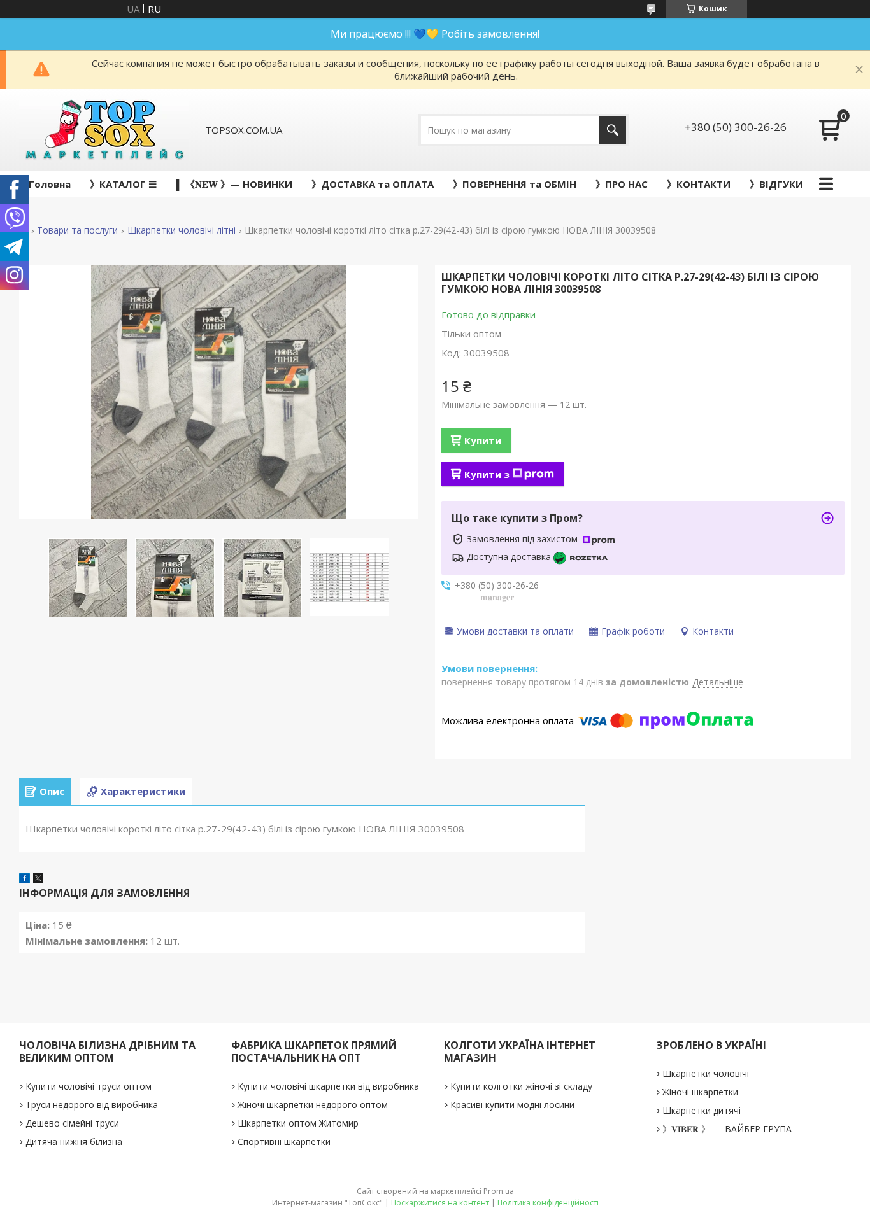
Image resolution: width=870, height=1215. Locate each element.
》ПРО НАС (621, 184)
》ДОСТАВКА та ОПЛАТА (372, 184)
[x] (38, 879)
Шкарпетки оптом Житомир (298, 1123)
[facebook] (24, 879)
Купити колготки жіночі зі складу (521, 1086)
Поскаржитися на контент (440, 1202)
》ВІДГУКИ (776, 184)
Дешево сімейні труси (72, 1123)
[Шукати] (612, 130)
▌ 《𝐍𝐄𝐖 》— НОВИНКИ (234, 184)
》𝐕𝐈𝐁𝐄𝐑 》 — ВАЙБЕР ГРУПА (727, 1129)
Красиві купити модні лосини (512, 1105)
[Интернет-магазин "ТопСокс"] (104, 130)
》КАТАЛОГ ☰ (123, 184)
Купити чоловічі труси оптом (88, 1086)
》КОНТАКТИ (699, 184)
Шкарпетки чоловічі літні (181, 230)
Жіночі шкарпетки (700, 1092)
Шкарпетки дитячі (701, 1110)
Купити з (487, 474)
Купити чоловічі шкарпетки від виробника (328, 1086)
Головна (50, 184)
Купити (482, 440)
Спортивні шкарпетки (284, 1141)
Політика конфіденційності (548, 1202)
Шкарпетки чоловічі (705, 1073)
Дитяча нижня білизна (73, 1141)
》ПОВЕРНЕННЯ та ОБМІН (514, 184)
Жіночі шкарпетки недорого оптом (313, 1105)
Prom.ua (498, 1191)
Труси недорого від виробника (91, 1105)
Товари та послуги (77, 230)
